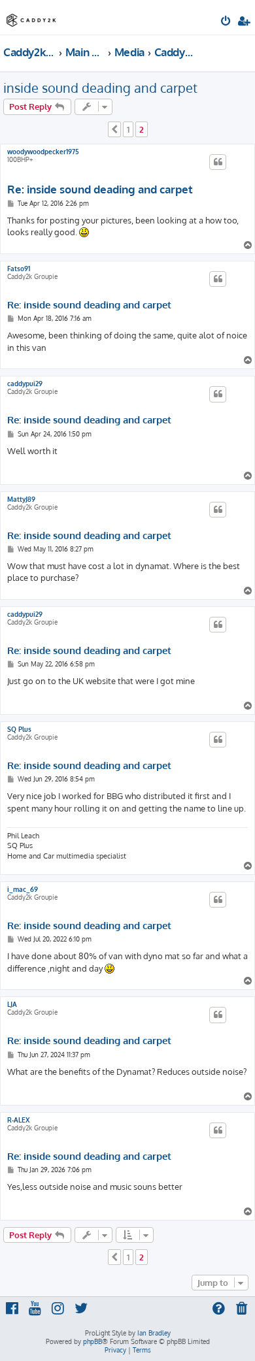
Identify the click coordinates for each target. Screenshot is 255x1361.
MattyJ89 (21, 499)
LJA (12, 1004)
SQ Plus (19, 729)
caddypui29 (24, 383)
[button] (114, 129)
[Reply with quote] (217, 162)
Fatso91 (18, 268)
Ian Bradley (154, 1333)
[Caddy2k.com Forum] (31, 16)
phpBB (92, 1341)
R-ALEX (18, 1120)
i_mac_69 (22, 889)
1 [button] (128, 129)
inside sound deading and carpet (100, 87)
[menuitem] (226, 22)
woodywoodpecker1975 (43, 152)
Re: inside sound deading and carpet (100, 189)
